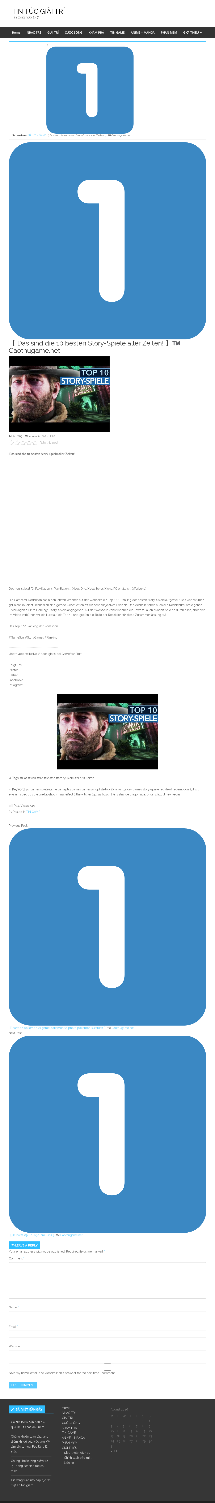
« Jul (114, 1451)
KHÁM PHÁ (96, 32)
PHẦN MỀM (169, 32)
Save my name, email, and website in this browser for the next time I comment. (62, 1373)
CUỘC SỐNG (73, 32)
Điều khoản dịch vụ (77, 1452)
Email (13, 1326)
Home (16, 32)
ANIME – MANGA (143, 32)
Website (14, 1346)
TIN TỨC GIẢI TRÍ (38, 11)
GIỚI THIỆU (191, 32)
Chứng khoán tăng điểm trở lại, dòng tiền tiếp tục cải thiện (29, 1466)
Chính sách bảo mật (77, 1457)
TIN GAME (117, 32)
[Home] (29, 135)
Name (14, 1307)
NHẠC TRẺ (34, 32)
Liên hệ (69, 1462)
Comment (16, 1258)
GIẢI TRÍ (53, 32)
